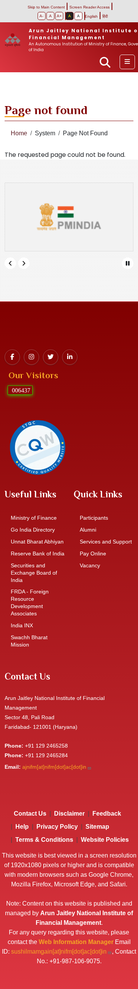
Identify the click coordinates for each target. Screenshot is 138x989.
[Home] (16, 40)
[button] (127, 62)
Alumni (88, 530)
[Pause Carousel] (127, 263)
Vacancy (90, 565)
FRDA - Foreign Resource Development (30, 602)
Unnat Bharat (37, 542)
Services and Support (106, 542)
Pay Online (93, 553)
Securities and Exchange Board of (34, 572)
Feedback (106, 813)
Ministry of (34, 518)
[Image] (37, 446)
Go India (33, 530)
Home (19, 133)
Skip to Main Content (46, 7)
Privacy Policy (57, 826)
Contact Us (30, 813)
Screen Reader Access (89, 7)
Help (22, 826)
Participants (94, 518)
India (22, 625)
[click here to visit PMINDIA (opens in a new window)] (69, 217)
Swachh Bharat (29, 641)
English (91, 16)
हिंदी (105, 16)
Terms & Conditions (44, 839)
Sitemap (97, 826)
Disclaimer (69, 813)
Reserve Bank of (37, 553)
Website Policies (105, 839)
